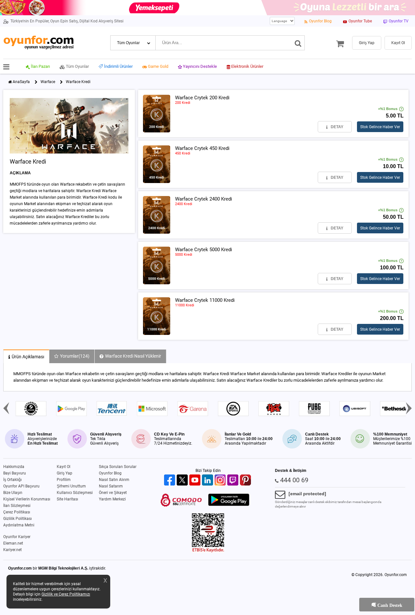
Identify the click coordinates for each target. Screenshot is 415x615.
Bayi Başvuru (14, 473)
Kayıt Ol (63, 466)
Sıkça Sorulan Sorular (117, 466)
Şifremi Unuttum (71, 486)
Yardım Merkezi (112, 499)
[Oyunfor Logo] (38, 43)
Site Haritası (67, 499)
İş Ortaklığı (12, 479)
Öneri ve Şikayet (113, 492)
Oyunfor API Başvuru (21, 486)
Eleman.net (13, 543)
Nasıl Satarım (111, 486)
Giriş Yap (64, 473)
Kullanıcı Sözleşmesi (75, 492)
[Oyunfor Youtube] (195, 480)
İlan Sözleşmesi (16, 505)
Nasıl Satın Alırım (114, 479)
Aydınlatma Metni (18, 525)
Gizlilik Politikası (17, 518)
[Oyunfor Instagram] (221, 480)
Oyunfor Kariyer (16, 537)
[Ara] (298, 42)
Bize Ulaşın (12, 492)
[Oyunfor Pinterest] (246, 480)
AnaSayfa (21, 82)
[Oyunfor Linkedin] (208, 480)
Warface (48, 82)
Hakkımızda (13, 466)
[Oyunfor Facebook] (170, 480)
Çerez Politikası (16, 512)
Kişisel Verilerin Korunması (26, 499)
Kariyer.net (12, 549)
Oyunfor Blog (110, 473)
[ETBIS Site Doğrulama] (208, 551)
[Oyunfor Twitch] (233, 480)
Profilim (64, 479)
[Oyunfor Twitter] (183, 480)
